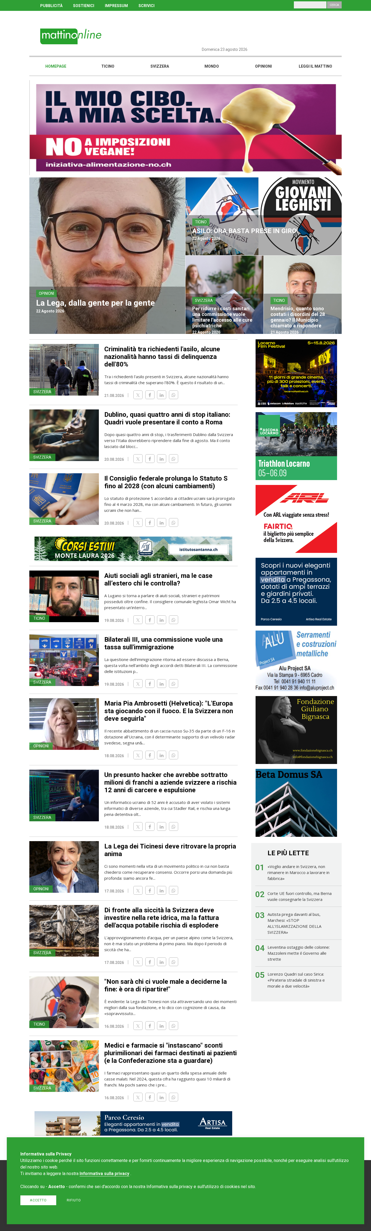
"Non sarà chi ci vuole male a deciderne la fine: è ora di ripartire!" (165, 985)
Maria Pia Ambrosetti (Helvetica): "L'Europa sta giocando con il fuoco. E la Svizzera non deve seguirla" (168, 711)
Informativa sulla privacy (104, 1173)
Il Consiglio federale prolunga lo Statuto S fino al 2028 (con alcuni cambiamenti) (166, 482)
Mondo (212, 66)
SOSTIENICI (83, 6)
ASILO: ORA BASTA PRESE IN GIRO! (245, 231)
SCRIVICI (147, 6)
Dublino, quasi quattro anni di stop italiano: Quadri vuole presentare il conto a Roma (167, 418)
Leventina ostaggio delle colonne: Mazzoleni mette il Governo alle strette (299, 953)
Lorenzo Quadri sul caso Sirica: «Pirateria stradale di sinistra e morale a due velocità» (296, 980)
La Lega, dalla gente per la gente (95, 303)
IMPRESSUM (116, 6)
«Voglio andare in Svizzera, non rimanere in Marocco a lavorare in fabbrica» (298, 872)
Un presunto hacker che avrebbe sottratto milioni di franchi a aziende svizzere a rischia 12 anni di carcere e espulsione (170, 782)
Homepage (55, 66)
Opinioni (263, 66)
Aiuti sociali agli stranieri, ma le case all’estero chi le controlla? (158, 579)
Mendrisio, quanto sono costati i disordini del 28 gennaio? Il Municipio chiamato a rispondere (298, 317)
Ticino (107, 66)
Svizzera (159, 66)
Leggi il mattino (315, 66)
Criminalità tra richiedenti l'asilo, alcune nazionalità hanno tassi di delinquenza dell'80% (162, 356)
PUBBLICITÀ (51, 6)
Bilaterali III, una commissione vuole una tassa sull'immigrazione (163, 643)
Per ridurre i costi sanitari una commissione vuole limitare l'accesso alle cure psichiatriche (222, 317)
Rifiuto (74, 1200)
